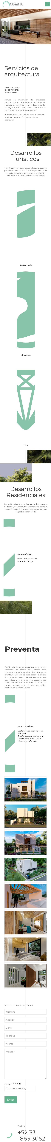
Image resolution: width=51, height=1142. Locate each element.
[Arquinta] (13, 4)
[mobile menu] (47, 4)
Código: (8, 1084)
